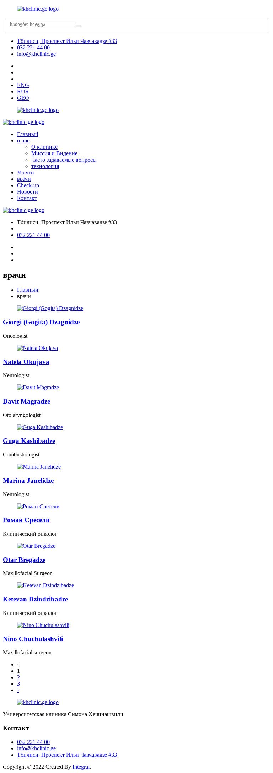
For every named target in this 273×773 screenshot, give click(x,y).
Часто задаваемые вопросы (64, 160)
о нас (23, 140)
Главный (27, 134)
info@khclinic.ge (36, 54)
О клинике (44, 147)
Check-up (28, 185)
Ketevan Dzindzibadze (35, 599)
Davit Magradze (26, 401)
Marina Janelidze (28, 480)
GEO (23, 98)
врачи (24, 179)
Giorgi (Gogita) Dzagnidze (41, 322)
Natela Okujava (26, 362)
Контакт (27, 198)
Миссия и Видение (54, 153)
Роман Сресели (26, 520)
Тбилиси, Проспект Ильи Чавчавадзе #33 (67, 41)
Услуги (25, 172)
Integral (81, 767)
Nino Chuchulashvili (33, 639)
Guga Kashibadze (29, 440)
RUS (22, 91)
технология (45, 166)
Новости (27, 192)
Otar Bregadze (24, 559)
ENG (23, 85)
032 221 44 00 (33, 47)
